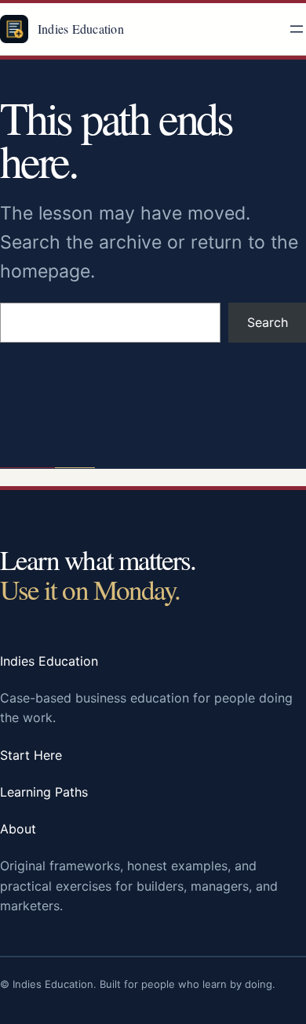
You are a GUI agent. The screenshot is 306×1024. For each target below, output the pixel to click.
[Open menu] (296, 29)
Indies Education (81, 28)
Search (267, 322)
